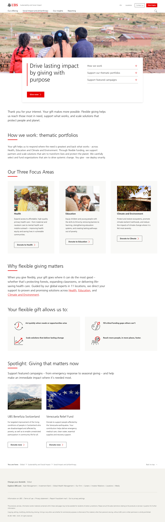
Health (73, 290)
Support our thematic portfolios (103, 72)
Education (84, 290)
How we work (94, 65)
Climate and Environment (23, 294)
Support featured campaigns (102, 79)
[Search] (155, 11)
